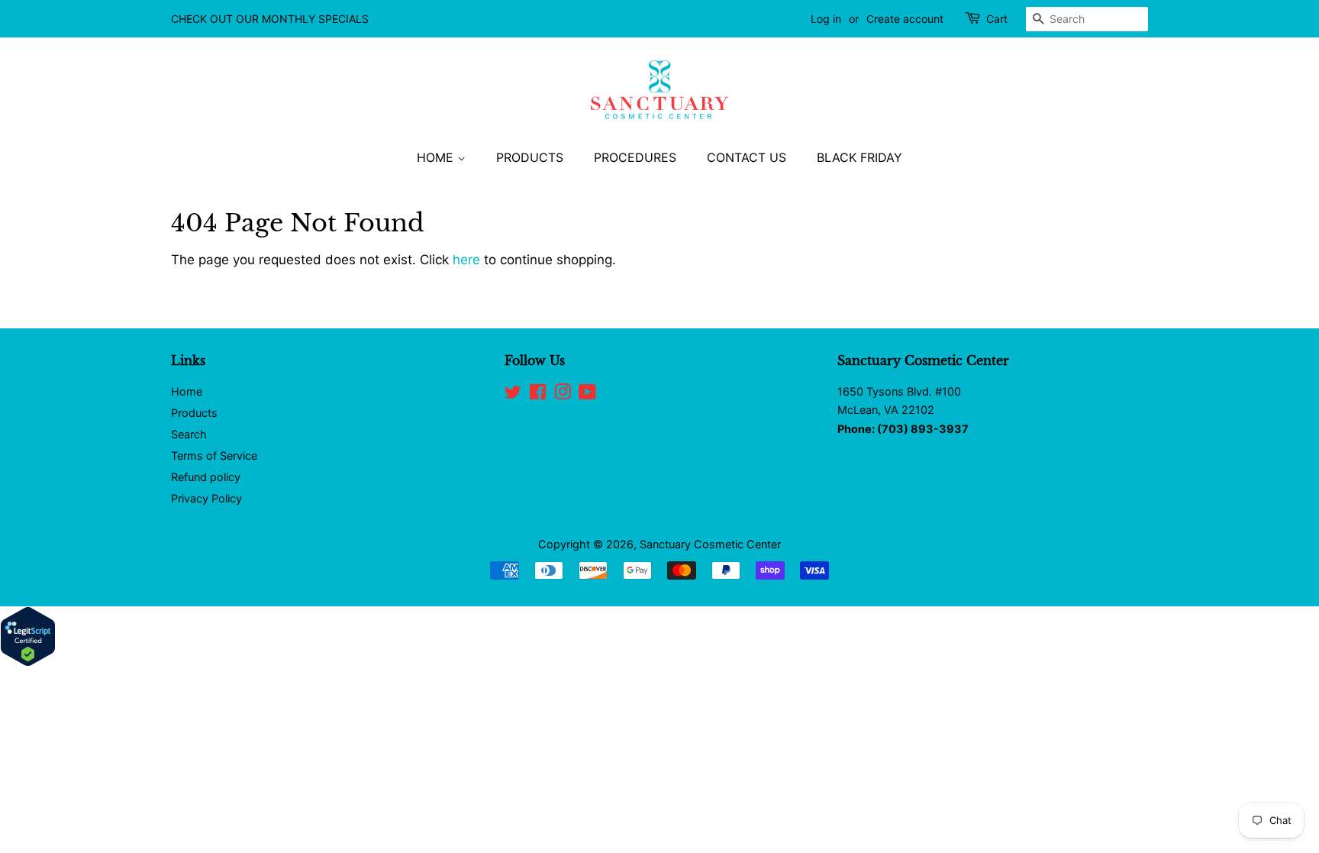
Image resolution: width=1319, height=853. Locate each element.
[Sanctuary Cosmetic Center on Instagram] (562, 394)
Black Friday (859, 157)
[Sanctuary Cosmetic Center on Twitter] (513, 394)
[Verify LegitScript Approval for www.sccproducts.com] (28, 662)
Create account (904, 18)
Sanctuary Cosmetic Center (710, 544)
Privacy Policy (206, 498)
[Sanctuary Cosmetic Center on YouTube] (587, 394)
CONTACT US (746, 157)
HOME (437, 157)
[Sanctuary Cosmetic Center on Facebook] (538, 394)
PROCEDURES (635, 157)
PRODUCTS (529, 157)
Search (189, 434)
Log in (826, 18)
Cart (997, 18)
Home (186, 391)
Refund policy (205, 476)
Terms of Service (214, 455)
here (466, 259)
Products (194, 412)
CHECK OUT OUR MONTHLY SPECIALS (270, 18)
